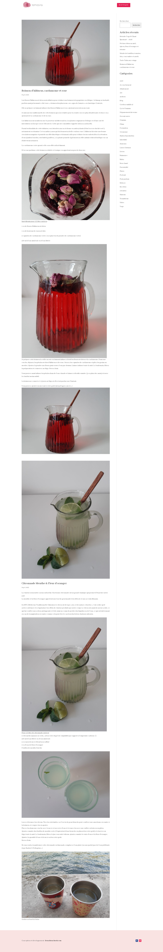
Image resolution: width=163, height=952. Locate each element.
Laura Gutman (125, 148)
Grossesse (124, 132)
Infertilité (123, 140)
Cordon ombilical (126, 105)
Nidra (122, 159)
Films (122, 124)
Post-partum (124, 179)
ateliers (123, 97)
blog (121, 101)
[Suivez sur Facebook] (137, 940)
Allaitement (124, 89)
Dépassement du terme (128, 112)
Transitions (124, 199)
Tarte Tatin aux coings (128, 60)
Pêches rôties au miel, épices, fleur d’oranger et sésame (129, 47)
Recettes (123, 187)
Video (122, 203)
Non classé (124, 163)
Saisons (123, 195)
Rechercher (124, 21)
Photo (122, 171)
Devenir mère (125, 116)
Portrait (123, 175)
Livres (122, 152)
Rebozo (123, 183)
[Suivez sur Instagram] (140, 940)
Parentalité (124, 167)
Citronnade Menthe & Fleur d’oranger (44, 583)
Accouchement (125, 85)
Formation (124, 128)
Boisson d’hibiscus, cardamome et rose (44, 90)
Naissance (123, 155)
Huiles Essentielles (127, 136)
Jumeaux (123, 144)
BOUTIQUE (124, 5)
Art (121, 93)
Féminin (123, 120)
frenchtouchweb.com (53, 941)
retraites (123, 191)
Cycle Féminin (125, 109)
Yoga (122, 206)
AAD (121, 81)
